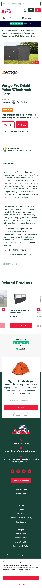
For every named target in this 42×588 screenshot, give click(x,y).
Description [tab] (9, 163)
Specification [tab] (10, 263)
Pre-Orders (21, 522)
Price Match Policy (21, 546)
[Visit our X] (29, 471)
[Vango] (10, 75)
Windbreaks (30, 33)
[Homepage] (6, 10)
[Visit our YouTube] (24, 471)
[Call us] (38, 10)
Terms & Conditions (21, 542)
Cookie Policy (21, 538)
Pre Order (22, 125)
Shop (10, 30)
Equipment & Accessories (12, 33)
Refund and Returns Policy (21, 518)
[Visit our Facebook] (12, 471)
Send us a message (21, 481)
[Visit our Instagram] (18, 471)
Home (4, 30)
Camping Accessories (23, 30)
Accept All (21, 578)
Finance (21, 498)
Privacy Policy (21, 533)
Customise (21, 584)
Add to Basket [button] (21, 326)
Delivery (21, 509)
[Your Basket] (25, 10)
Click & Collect (21, 513)
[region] (21, 573)
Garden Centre (21, 493)
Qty (5, 125)
